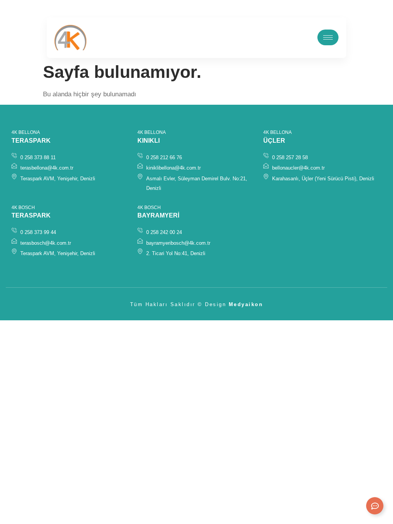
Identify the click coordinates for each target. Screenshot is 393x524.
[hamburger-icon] (328, 37)
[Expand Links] (374, 505)
